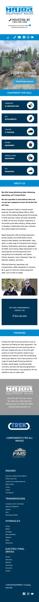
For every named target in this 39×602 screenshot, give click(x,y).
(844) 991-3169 (20, 316)
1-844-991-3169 (19, 22)
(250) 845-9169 (23, 26)
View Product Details (24, 84)
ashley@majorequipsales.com (19, 27)
